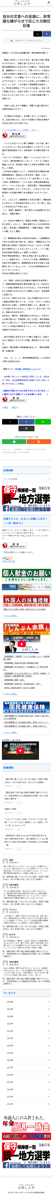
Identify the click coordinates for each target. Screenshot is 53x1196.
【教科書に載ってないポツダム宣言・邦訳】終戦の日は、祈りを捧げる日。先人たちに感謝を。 (26, 781)
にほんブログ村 (8, 561)
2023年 (10, 1023)
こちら (27, 535)
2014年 (10, 1089)
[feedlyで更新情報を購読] (14, 441)
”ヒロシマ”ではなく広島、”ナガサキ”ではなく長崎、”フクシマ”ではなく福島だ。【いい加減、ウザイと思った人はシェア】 (26, 822)
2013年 (10, 1096)
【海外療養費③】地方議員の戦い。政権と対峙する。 (25, 726)
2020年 (10, 1045)
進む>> (15, 407)
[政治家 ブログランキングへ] (14, 134)
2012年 (10, 1103)
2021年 (10, 1038)
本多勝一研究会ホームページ (28, 368)
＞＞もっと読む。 (10, 615)
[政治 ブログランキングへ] (14, 398)
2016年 (10, 1074)
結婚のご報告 (10, 808)
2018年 (10, 1060)
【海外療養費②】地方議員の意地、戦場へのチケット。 (26, 722)
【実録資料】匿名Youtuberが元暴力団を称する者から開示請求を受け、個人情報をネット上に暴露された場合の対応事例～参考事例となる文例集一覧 (26, 840)
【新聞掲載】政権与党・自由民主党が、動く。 (22, 683)
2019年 (10, 1052)
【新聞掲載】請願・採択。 (14, 680)
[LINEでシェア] (43, 422)
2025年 (10, 1009)
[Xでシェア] (37, 34)
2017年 (10, 1067)
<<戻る (5, 407)
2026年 (10, 1001)
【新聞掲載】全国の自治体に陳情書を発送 (20, 663)
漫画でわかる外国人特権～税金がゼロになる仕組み (24, 609)
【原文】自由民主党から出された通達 (19, 687)
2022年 (10, 1030)
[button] (26, 40)
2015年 (10, 1082)
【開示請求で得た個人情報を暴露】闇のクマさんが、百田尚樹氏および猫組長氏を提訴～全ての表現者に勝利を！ (26, 795)
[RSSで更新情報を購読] (39, 441)
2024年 (10, 1016)
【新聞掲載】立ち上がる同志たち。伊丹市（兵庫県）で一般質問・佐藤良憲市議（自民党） (26, 674)
